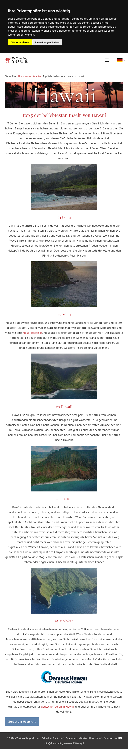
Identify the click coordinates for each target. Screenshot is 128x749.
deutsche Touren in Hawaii (57, 706)
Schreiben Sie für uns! (53, 738)
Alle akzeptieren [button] (20, 42)
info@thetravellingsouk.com (58, 743)
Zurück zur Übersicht (22, 721)
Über (91, 738)
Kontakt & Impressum (107, 738)
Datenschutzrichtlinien (76, 738)
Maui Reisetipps (32, 333)
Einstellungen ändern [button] (47, 42)
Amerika (37, 76)
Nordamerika (24, 76)
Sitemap (78, 743)
